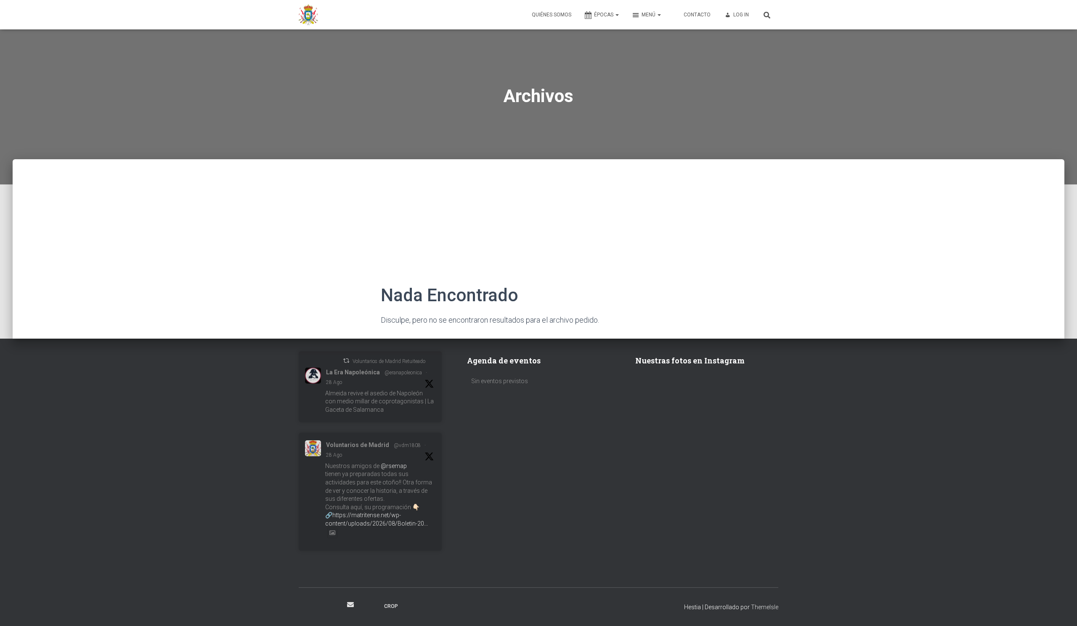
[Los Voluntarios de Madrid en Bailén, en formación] (669, 442)
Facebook (305, 605)
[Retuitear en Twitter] (346, 361)
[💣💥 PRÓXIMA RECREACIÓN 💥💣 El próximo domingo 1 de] (743, 398)
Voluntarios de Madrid (357, 445)
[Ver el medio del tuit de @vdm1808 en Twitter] (332, 533)
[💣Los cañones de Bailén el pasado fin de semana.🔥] (743, 442)
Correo (350, 604)
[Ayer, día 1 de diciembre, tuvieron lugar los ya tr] (669, 398)
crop (391, 606)
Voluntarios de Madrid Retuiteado (389, 361)
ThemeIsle (764, 607)
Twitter (335, 605)
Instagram (320, 605)
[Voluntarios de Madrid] (308, 14)
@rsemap (394, 466)
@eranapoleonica (403, 373)
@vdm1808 (407, 445)
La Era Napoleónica (353, 372)
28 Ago (334, 382)
